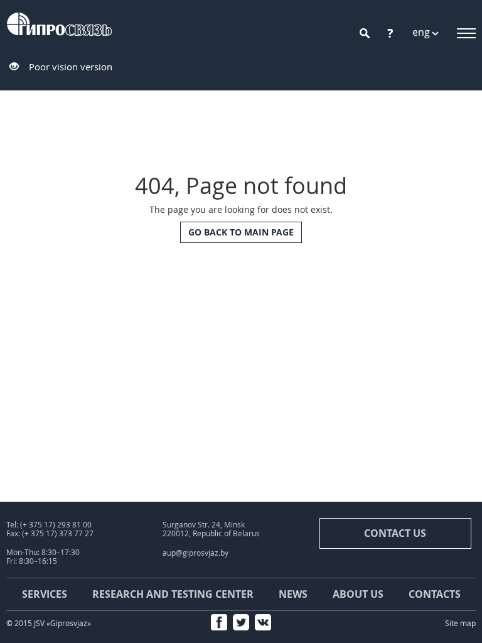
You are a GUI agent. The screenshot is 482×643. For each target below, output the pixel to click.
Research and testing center (173, 594)
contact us (395, 533)
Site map (460, 623)
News (293, 594)
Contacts (435, 594)
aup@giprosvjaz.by (195, 553)
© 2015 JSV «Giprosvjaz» (48, 623)
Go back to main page (241, 232)
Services (44, 594)
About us (358, 594)
